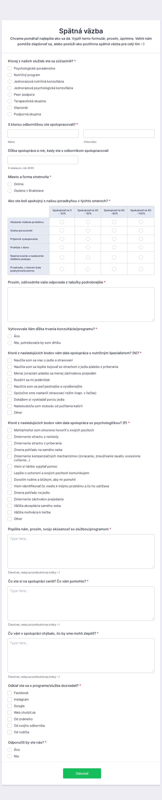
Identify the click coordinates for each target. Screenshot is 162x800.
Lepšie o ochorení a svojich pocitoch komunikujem (51, 473)
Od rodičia (21, 732)
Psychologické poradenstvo (34, 68)
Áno (17, 336)
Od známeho (23, 719)
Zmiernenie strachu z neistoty (36, 437)
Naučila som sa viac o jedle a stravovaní (43, 360)
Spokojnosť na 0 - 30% (62, 212)
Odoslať (82, 773)
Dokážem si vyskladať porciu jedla (39, 399)
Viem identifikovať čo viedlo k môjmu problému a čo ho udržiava (61, 486)
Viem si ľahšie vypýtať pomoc (35, 466)
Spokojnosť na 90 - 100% (140, 212)
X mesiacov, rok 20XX (21, 168)
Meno (11, 141)
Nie (16, 756)
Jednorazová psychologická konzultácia (43, 88)
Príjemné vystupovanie (24, 239)
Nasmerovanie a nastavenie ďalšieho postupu (27, 257)
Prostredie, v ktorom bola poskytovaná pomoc (25, 269)
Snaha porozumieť (21, 230)
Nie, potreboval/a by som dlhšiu (37, 343)
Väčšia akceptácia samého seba (37, 506)
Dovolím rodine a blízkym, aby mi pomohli (45, 480)
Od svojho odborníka (29, 726)
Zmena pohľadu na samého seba (38, 450)
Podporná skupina (27, 114)
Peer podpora (24, 95)
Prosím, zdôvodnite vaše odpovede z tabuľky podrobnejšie (56, 282)
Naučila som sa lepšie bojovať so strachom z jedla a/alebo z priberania (66, 367)
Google (19, 706)
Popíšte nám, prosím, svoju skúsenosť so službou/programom (59, 529)
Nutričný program (27, 75)
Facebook (21, 693)
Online (19, 184)
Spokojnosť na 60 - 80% (114, 212)
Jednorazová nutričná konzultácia (39, 81)
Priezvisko (90, 141)
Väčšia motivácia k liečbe (32, 512)
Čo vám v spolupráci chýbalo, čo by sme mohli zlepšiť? (53, 633)
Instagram (21, 699)
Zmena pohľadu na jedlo (32, 493)
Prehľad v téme (19, 247)
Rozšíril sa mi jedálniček (32, 380)
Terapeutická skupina (30, 101)
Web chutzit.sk (25, 712)
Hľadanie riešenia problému (27, 222)
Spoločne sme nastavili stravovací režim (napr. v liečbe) (55, 393)
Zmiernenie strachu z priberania (38, 443)
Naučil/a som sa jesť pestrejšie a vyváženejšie (48, 386)
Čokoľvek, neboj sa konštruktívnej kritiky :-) (34, 572)
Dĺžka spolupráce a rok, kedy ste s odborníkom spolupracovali (58, 150)
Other (18, 413)
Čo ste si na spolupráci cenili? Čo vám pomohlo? (48, 581)
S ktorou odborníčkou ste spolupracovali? (43, 124)
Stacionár (21, 108)
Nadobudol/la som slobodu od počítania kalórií (48, 406)
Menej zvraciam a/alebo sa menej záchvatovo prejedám (55, 373)
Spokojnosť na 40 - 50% (87, 212)
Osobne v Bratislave (29, 191)
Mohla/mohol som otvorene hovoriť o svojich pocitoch (54, 430)
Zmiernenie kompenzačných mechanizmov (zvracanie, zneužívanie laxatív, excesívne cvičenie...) (77, 458)
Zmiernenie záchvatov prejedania (38, 499)
